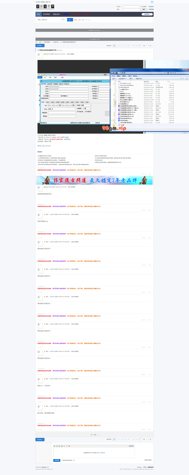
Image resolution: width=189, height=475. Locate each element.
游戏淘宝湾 (36, 42)
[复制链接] (59, 50)
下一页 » (94, 435)
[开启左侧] (35, 50)
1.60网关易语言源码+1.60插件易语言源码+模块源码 (52, 158)
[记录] (67, 137)
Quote (64, 446)
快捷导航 (146, 14)
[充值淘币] (67, 139)
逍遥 (79, 20)
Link (62, 446)
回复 (41, 174)
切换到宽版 (152, 1)
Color (57, 446)
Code (67, 446)
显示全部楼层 (70, 54)
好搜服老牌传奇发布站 (95, 30)
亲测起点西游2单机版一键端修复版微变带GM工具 (108, 162)
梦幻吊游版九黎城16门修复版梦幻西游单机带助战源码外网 (53, 162)
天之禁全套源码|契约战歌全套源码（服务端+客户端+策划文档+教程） (113, 158)
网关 (40, 146)
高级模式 (131, 446)
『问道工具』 (55, 42)
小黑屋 (144, 467)
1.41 (89, 20)
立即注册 (151, 9)
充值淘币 (86, 14)
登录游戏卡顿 (98, 160)
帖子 (63, 19)
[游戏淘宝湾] (45, 7)
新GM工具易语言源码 (101, 156)
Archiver (139, 467)
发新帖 (39, 45)
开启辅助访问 (149, 1)
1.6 (86, 20)
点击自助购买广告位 (94, 39)
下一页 (149, 45)
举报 (150, 174)
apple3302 (48, 187)
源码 (43, 146)
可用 (46, 146)
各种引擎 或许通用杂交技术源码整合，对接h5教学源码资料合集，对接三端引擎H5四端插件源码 (63, 164)
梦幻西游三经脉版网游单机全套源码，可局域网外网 (51, 160)
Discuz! (44, 467)
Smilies (69, 446)
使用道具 (143, 174)
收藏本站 (43, 2)
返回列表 (109, 45)
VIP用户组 (76, 14)
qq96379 (48, 54)
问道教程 (66, 14)
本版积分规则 (147, 460)
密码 (118, 9)
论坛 (38, 14)
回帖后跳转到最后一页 (68, 460)
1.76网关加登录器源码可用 (68, 42)
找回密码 (151, 6)
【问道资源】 (46, 42)
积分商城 (46, 14)
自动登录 (144, 6)
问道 (82, 20)
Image (59, 446)
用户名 (118, 6)
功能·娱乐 (56, 14)
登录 (49, 146)
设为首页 (38, 2)
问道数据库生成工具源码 (44, 156)
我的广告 (48, 2)
